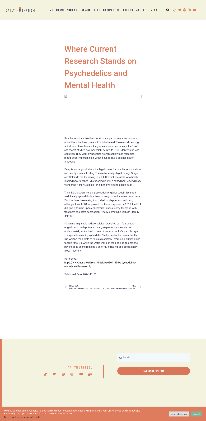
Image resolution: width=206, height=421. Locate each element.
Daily (80, 367)
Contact (153, 10)
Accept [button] (196, 414)
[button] (167, 10)
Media (140, 10)
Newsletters (91, 10)
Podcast (72, 10)
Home (50, 10)
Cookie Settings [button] (179, 414)
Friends (127, 10)
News (60, 10)
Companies (111, 10)
